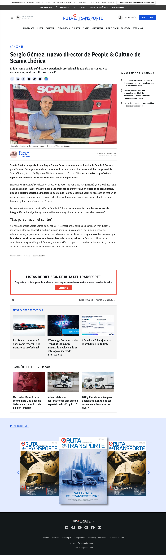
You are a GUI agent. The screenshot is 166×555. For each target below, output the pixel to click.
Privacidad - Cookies (117, 537)
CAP (74, 2)
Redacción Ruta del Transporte (24, 154)
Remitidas (111, 2)
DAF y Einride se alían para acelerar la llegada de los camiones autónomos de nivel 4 (97, 402)
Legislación (30, 2)
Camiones (17, 46)
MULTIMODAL (97, 28)
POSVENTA (125, 28)
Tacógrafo (39, 2)
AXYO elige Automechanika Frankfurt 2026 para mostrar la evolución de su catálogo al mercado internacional (63, 347)
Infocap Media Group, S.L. (86, 543)
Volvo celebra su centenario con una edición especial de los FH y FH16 (63, 400)
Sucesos (91, 2)
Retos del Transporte (64, 2)
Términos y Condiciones (97, 537)
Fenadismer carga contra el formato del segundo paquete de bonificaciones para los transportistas (137, 83)
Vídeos (103, 2)
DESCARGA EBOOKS (119, 7)
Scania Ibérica (39, 255)
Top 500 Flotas (50, 2)
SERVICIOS (138, 28)
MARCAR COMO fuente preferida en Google (137, 2)
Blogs (98, 2)
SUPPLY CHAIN (112, 28)
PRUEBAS (82, 7)
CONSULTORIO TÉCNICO (98, 7)
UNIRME (63, 287)
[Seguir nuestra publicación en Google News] (46, 79)
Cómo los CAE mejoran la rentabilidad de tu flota (96, 342)
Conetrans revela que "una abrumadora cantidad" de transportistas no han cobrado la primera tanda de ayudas (135, 94)
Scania (27, 255)
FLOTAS (86, 28)
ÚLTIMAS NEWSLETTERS (65, 7)
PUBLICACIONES (46, 7)
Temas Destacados (18, 2)
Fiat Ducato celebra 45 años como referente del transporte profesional (27, 344)
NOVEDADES (28, 28)
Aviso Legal (66, 537)
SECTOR (40, 28)
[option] (83, 470)
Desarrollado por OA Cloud (83, 547)
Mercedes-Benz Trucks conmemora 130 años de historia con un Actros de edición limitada (27, 402)
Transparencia (79, 537)
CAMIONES (50, 28)
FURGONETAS (64, 28)
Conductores (82, 2)
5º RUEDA (76, 28)
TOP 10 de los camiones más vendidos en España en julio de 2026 (137, 104)
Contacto (45, 537)
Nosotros (55, 537)
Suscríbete (147, 17)
